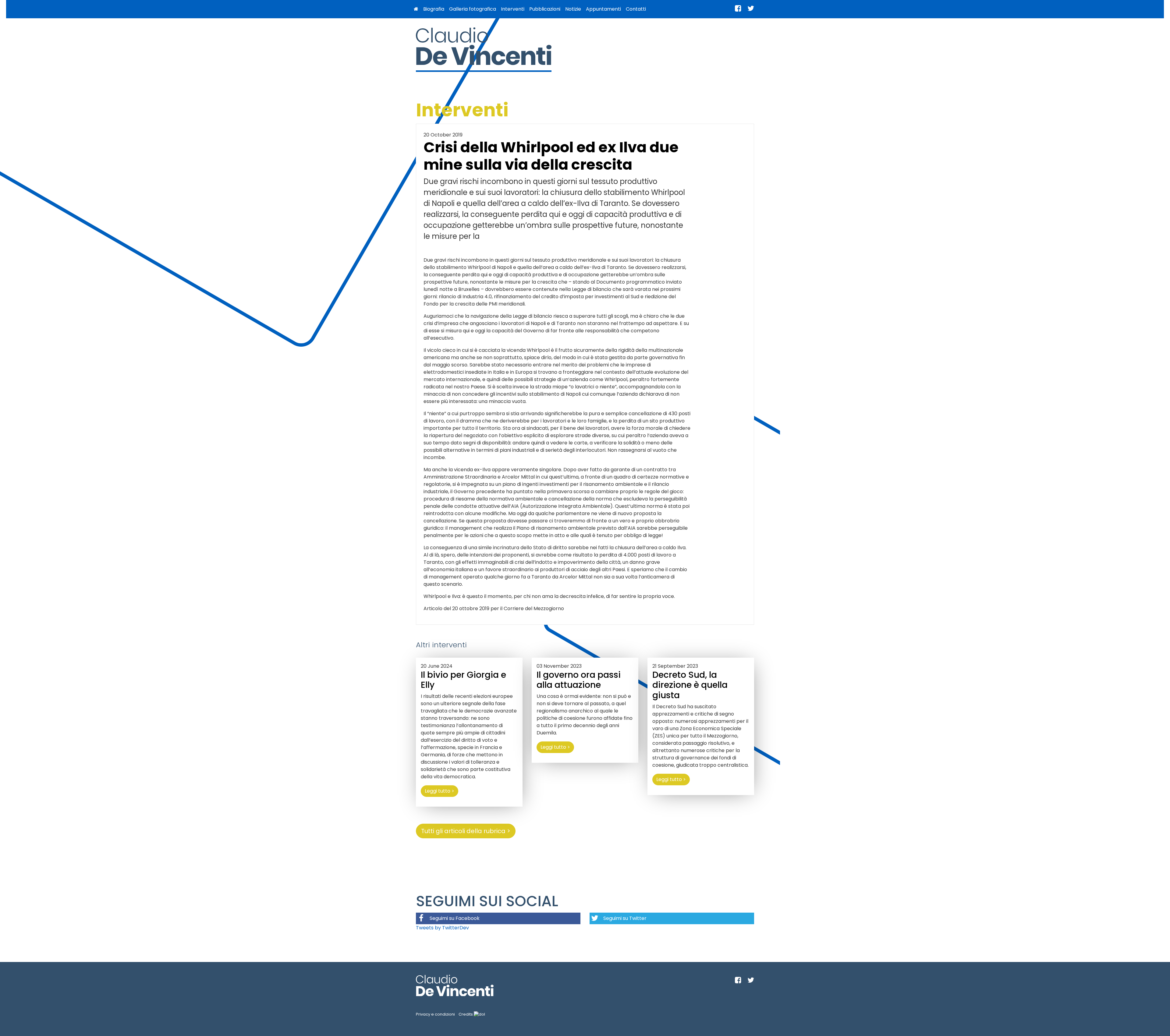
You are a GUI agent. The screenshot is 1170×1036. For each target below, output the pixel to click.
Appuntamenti (603, 8)
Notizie (573, 8)
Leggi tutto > (439, 790)
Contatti (636, 8)
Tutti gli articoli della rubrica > (465, 831)
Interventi (512, 8)
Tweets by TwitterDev (442, 927)
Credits (466, 1014)
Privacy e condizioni (435, 1014)
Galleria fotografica (472, 8)
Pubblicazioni (544, 8)
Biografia (433, 8)
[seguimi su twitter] (750, 8)
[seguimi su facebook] (738, 8)
